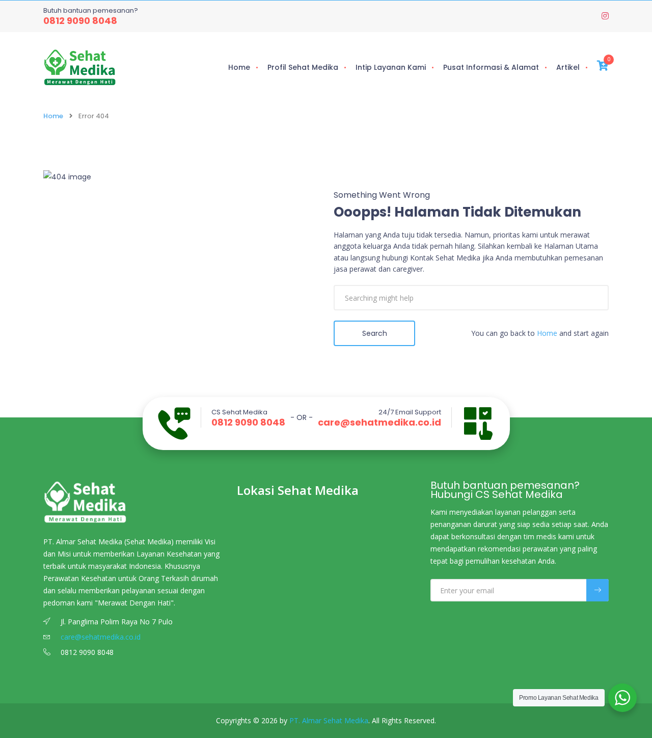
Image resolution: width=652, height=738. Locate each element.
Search (374, 333)
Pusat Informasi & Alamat (491, 67)
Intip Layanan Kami (391, 67)
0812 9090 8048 (80, 20)
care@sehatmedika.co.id (379, 422)
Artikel (568, 67)
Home (239, 67)
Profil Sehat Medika (302, 67)
